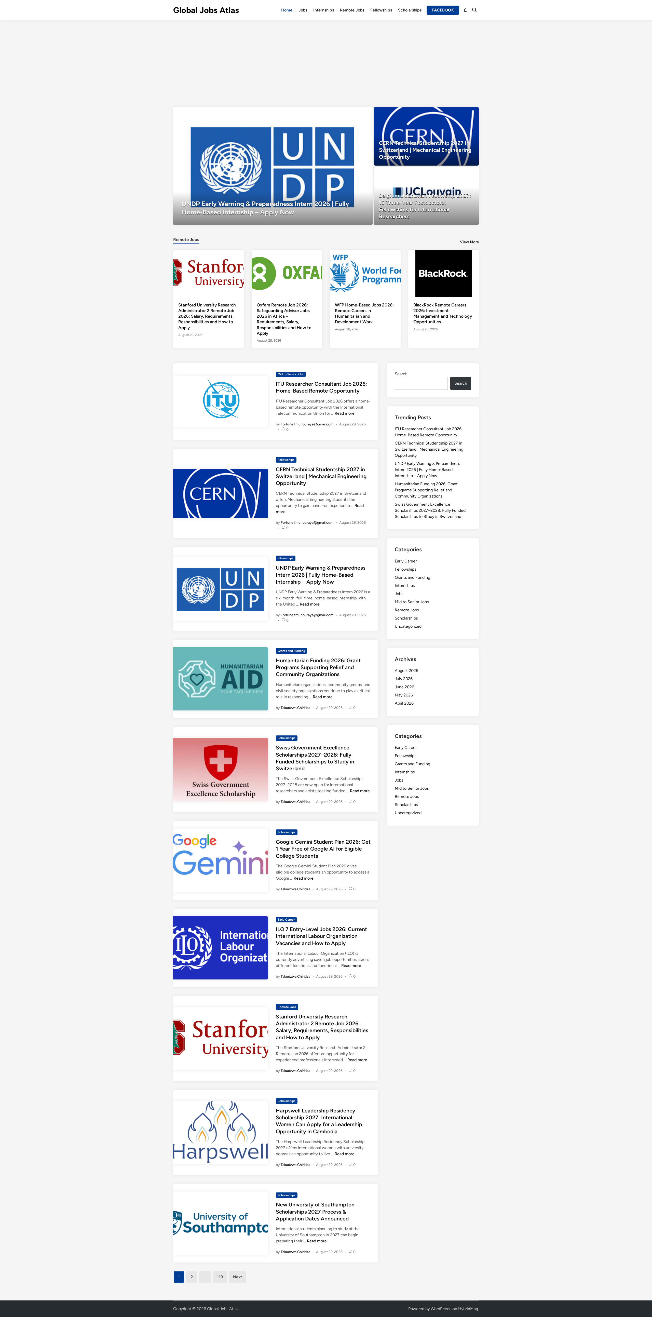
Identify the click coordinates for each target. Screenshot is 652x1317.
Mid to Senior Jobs (291, 374)
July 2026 (404, 678)
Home (286, 10)
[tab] (186, 239)
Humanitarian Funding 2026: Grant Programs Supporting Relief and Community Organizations (318, 667)
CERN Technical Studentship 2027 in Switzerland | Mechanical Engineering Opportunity (321, 476)
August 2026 (406, 670)
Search (401, 373)
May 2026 (404, 695)
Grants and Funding (291, 651)
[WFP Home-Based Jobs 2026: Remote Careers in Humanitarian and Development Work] (365, 273)
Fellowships (381, 10)
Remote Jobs (352, 10)
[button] (349, 113)
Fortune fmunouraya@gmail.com (307, 424)
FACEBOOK (443, 10)
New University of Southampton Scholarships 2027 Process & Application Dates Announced (315, 1211)
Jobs (302, 10)
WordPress (440, 1308)
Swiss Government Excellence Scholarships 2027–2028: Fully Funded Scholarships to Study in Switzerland (430, 510)
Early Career (286, 919)
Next (237, 1276)
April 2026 (404, 703)
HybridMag (468, 1308)
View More (469, 242)
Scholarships (410, 10)
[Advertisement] (326, 58)
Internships (323, 10)
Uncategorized (408, 626)
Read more (345, 413)
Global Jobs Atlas (206, 10)
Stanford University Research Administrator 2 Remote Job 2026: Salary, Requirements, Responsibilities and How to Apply (207, 316)
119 (220, 1276)
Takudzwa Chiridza (295, 708)
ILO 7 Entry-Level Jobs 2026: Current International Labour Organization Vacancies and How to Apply (321, 936)
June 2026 (404, 686)
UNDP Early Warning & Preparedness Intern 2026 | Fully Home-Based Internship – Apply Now (320, 575)
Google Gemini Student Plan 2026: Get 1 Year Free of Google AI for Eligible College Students (323, 849)
